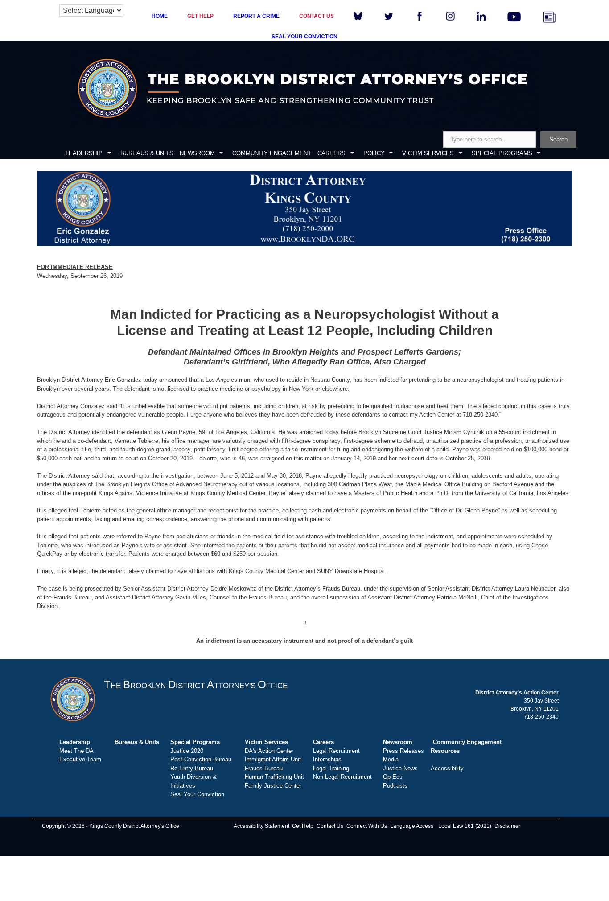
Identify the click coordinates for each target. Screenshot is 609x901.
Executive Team (80, 759)
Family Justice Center (273, 785)
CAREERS (331, 153)
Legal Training (331, 768)
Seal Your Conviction (197, 794)
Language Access (411, 826)
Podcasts (395, 785)
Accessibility (447, 768)
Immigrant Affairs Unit (273, 759)
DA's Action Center (269, 751)
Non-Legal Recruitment (342, 776)
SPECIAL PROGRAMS (502, 153)
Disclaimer (507, 826)
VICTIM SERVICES (428, 153)
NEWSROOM (197, 153)
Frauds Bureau (264, 768)
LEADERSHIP (84, 153)
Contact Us (330, 826)
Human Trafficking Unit (274, 776)
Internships (327, 759)
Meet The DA (76, 751)
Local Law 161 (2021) (464, 826)
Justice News (400, 768)
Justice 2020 (186, 751)
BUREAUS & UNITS (146, 153)
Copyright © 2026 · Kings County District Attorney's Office (110, 826)
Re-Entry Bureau (191, 768)
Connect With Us (366, 826)
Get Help (302, 826)
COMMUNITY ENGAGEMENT (271, 153)
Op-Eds (393, 776)
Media (391, 759)
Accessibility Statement (261, 826)
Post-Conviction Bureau (200, 759)
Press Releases (403, 751)
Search (558, 139)
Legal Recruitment (336, 751)
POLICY (374, 153)
